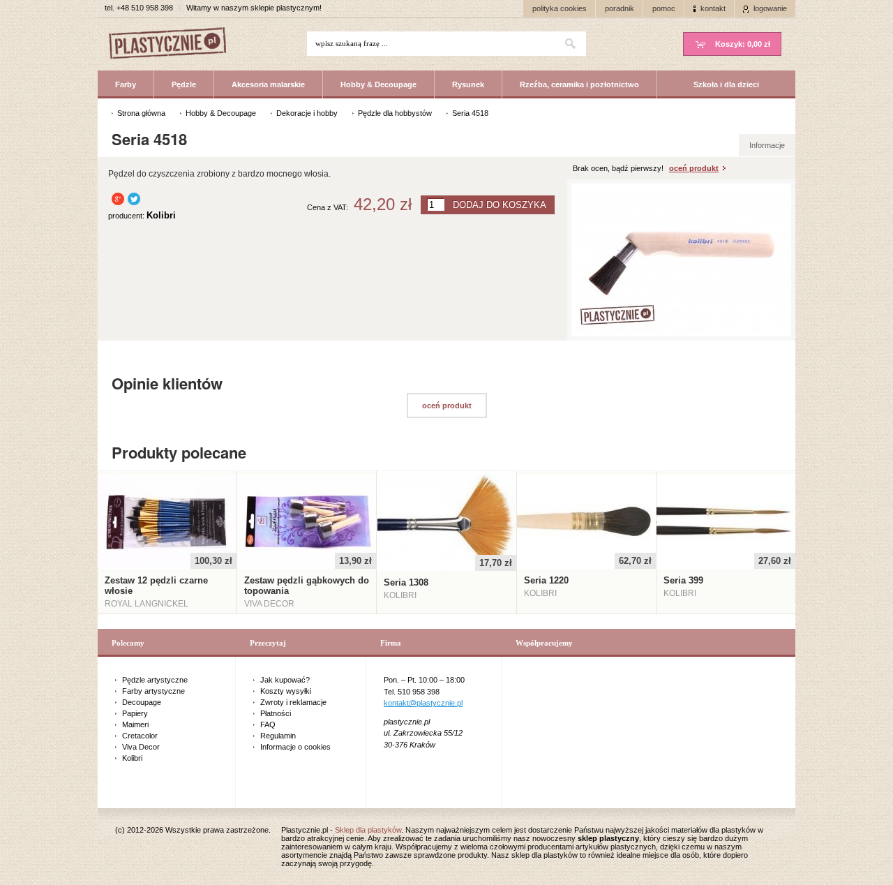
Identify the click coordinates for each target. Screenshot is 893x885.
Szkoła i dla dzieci (726, 84)
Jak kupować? (285, 680)
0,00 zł (742, 44)
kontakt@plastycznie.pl (423, 703)
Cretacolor (140, 735)
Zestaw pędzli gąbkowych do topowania (306, 585)
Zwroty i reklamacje (293, 702)
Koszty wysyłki (285, 691)
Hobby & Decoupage (378, 84)
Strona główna (141, 113)
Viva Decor (141, 747)
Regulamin (278, 735)
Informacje (767, 145)
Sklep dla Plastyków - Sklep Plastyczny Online (174, 44)
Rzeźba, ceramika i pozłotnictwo (579, 84)
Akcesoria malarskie (268, 84)
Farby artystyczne (153, 691)
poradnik (619, 8)
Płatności (275, 713)
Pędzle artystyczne (155, 680)
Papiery (135, 713)
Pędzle (184, 84)
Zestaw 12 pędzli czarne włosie (156, 585)
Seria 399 (683, 580)
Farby (125, 84)
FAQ (268, 724)
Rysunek (468, 84)
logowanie (770, 8)
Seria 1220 (546, 580)
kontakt (713, 8)
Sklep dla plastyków (368, 830)
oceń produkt (694, 168)
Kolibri (132, 758)
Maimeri (135, 724)
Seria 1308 (406, 582)
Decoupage (141, 702)
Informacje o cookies (295, 747)
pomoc (663, 8)
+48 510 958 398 (145, 7)
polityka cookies (559, 8)
